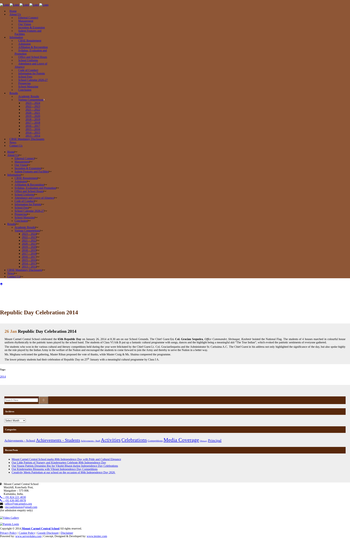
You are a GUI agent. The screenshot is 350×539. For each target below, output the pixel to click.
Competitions (155, 440)
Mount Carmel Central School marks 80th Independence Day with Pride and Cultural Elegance (66, 459)
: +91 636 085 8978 (14, 500)
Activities (111, 440)
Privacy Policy (8, 532)
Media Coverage (181, 440)
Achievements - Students (58, 440)
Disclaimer (67, 532)
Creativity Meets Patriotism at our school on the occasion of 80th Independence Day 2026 (64, 472)
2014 (3, 376)
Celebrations (134, 440)
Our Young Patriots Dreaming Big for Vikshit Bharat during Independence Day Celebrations (65, 465)
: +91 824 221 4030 (14, 497)
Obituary (203, 441)
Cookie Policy (27, 532)
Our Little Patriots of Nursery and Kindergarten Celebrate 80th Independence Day (59, 462)
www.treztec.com (97, 536)
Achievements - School (19, 440)
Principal (214, 440)
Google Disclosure (48, 532)
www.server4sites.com (28, 536)
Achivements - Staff (90, 440)
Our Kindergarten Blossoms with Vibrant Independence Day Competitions (55, 469)
